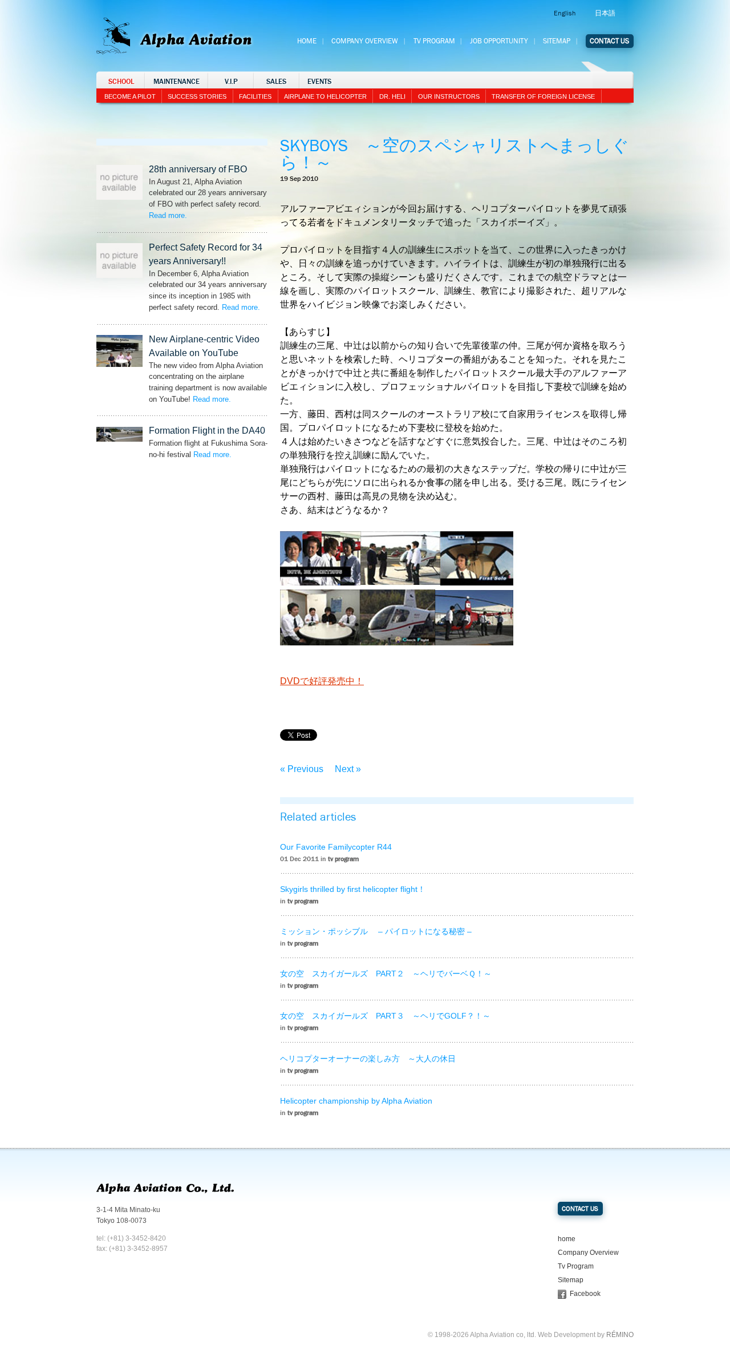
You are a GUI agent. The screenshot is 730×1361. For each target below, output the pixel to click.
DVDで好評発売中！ (322, 681)
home (566, 1239)
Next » (348, 769)
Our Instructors (449, 96)
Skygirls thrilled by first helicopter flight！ (352, 889)
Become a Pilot (130, 96)
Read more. (168, 215)
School (121, 82)
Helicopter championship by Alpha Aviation (356, 1100)
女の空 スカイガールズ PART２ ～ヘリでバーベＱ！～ (386, 973)
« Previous (301, 769)
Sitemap (556, 41)
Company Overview (364, 41)
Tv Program (434, 41)
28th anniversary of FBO (198, 169)
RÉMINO (620, 1335)
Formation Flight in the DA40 (207, 430)
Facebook (585, 1294)
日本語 (605, 13)
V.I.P (231, 82)
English (564, 13)
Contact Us (609, 41)
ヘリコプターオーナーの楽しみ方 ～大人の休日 (368, 1058)
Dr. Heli (392, 96)
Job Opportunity (499, 41)
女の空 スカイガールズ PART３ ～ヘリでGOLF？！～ (385, 1015)
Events (319, 82)
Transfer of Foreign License (543, 96)
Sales (276, 82)
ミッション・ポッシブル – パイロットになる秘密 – (376, 931)
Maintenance (176, 82)
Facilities (255, 96)
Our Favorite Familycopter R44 (336, 846)
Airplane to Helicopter (325, 96)
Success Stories (197, 96)
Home (307, 41)
